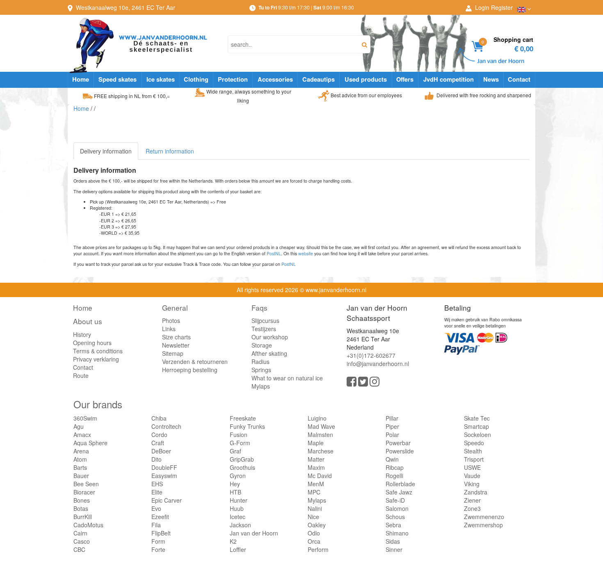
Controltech (166, 426)
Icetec (237, 517)
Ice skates (160, 79)
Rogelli (394, 475)
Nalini (315, 508)
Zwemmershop (483, 525)
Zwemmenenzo (484, 517)
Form (158, 541)
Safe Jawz (399, 492)
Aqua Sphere (90, 443)
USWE (472, 467)
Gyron (238, 475)
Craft (157, 443)
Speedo (474, 443)
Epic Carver (166, 500)
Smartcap (476, 426)
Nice (313, 517)
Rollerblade (400, 484)
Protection (233, 79)
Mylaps (260, 386)
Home (80, 79)
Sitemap (172, 353)
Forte (158, 549)
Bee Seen (86, 484)
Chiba (159, 418)
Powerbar (398, 443)
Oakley (317, 525)
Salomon (397, 508)
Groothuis (242, 467)
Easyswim (164, 475)
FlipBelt (161, 533)
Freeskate (243, 418)
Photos (171, 320)
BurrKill (82, 517)
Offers (404, 79)
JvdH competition (448, 79)
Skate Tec (477, 418)
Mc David (320, 475)
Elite (156, 492)
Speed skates (117, 79)
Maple (316, 443)
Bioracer (84, 492)
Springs (261, 370)
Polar (392, 434)
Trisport (474, 459)
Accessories (275, 79)
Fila (156, 525)
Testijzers (263, 329)
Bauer (81, 475)
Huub (237, 508)
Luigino (317, 418)
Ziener (472, 500)
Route (81, 375)
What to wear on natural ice (287, 378)
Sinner (394, 549)
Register (502, 7)
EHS (157, 484)
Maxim (316, 467)
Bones (81, 500)
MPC (314, 492)
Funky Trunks (247, 426)
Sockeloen (477, 434)
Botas (80, 508)
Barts (80, 467)
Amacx (82, 434)
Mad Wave (321, 426)
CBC (79, 549)
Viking (472, 484)
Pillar (392, 418)
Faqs (259, 307)
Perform (318, 549)
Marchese (320, 451)
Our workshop (269, 337)
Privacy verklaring (96, 359)
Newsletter (176, 345)
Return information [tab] (170, 151)
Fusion (238, 434)
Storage (261, 345)
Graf (235, 451)
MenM (316, 484)
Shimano (397, 533)
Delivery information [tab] (106, 151)
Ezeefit (160, 517)
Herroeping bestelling (189, 370)
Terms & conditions (98, 351)
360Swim (85, 418)
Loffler (238, 549)
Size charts (176, 337)
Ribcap (395, 467)
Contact (519, 79)
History (82, 334)
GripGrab (242, 459)
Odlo (314, 533)
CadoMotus (88, 525)
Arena (81, 451)
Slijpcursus (265, 320)
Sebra (393, 525)
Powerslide (400, 451)
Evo (156, 508)
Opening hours (92, 343)
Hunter (238, 500)
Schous (395, 517)
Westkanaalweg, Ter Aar (125, 7)
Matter (316, 459)
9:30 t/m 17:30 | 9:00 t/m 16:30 (306, 7)
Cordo (159, 434)
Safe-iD (395, 500)
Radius (260, 361)
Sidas (393, 541)
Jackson (240, 525)
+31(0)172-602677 (371, 355)
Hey (235, 484)
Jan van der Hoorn (254, 533)
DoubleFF (164, 467)
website (305, 253)
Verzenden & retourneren (195, 361)
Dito (156, 459)
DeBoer (161, 451)
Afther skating (269, 353)
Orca (314, 541)
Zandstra (475, 492)
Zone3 (472, 508)
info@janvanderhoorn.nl (378, 363)
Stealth (473, 451)
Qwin (392, 459)
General (175, 307)
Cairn (80, 533)
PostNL (274, 253)
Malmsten (320, 434)
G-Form (240, 443)
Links (169, 329)
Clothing (196, 79)
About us (87, 321)
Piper (392, 426)
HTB (235, 492)
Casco (81, 541)
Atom (80, 459)
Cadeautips (318, 79)
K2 (233, 541)
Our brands (97, 404)
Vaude (472, 475)
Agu (78, 426)
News (491, 79)
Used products (366, 79)
